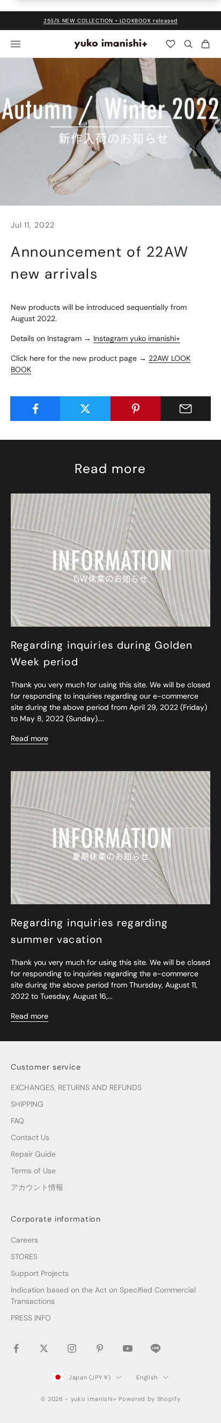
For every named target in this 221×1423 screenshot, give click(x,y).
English (147, 1377)
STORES (24, 1256)
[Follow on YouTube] (127, 1348)
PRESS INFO (31, 1318)
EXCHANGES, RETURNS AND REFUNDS (76, 1087)
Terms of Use (33, 1170)
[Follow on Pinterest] (99, 1348)
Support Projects (40, 1273)
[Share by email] (185, 408)
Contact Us (30, 1137)
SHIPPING (27, 1104)
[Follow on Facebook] (16, 1348)
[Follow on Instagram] (72, 1348)
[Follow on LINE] (155, 1348)
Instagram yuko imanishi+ (136, 338)
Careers (24, 1240)
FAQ (17, 1121)
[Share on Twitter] (85, 408)
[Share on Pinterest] (135, 408)
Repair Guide (33, 1154)
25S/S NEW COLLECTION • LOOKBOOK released (110, 20)
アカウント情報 (37, 1187)
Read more (29, 738)
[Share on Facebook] (35, 408)
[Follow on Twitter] (44, 1348)
